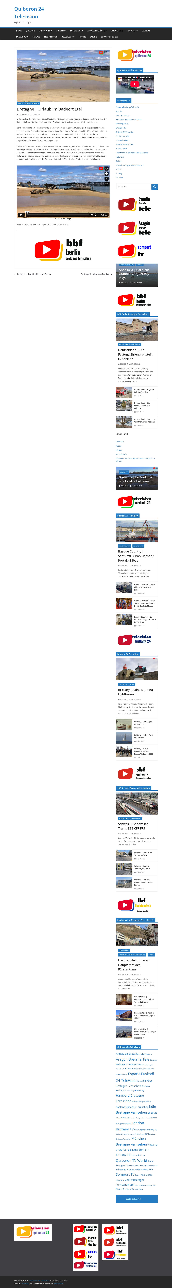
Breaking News (122, 123)
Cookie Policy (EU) (109, 37)
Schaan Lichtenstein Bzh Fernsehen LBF (143, 1166)
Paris (132, 1155)
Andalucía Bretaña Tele (130, 1053)
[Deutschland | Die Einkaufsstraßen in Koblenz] (124, 407)
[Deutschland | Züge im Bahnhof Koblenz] (124, 393)
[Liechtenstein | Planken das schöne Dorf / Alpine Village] (124, 1017)
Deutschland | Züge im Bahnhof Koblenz (144, 390)
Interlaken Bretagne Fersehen (141, 1101)
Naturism (120, 157)
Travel (143, 1174)
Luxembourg (22, 37)
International (121, 148)
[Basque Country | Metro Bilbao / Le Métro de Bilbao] (124, 589)
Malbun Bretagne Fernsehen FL (126, 1134)
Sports (118, 169)
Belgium (146, 31)
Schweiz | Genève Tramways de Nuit (142, 867)
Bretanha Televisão (139, 1069)
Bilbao (128, 1068)
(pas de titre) (121, 454)
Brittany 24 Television (125, 132)
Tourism (119, 177)
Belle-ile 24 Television (128, 1064)
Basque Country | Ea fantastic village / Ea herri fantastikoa (145, 619)
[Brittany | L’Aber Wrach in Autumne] (124, 738)
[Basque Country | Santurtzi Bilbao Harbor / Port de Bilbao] (137, 531)
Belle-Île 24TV (68, 37)
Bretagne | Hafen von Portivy (95, 274)
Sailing (93, 37)
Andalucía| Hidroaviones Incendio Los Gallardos (137, 276)
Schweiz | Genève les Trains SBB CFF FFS (133, 826)
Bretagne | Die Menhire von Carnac (34, 274)
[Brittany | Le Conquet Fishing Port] (124, 725)
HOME (19, 31)
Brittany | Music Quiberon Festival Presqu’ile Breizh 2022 (143, 751)
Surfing (82, 37)
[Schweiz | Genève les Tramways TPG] (124, 856)
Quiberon (30, 31)
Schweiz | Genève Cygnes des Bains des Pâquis (143, 882)
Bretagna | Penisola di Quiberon (135, 479)
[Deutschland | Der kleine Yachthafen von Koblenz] (124, 422)
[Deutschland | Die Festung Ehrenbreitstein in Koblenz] (137, 330)
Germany (120, 441)
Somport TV (132, 31)
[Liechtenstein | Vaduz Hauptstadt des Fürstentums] (137, 935)
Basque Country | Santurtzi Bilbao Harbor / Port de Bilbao (136, 555)
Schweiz (36, 37)
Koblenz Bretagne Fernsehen (132, 1107)
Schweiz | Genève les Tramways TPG (143, 853)
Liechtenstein (51, 37)
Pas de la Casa (140, 1155)
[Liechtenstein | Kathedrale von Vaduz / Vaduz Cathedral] (124, 1001)
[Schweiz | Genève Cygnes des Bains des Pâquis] (124, 884)
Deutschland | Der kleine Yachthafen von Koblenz (145, 420)
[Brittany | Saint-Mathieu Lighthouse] (137, 669)
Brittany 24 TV (45, 31)
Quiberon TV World (131, 1160)
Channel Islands (122, 140)
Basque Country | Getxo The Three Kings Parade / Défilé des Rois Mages (145, 603)
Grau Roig (130, 1091)
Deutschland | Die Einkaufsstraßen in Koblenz (142, 405)
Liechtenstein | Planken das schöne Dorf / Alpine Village (144, 1015)
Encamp (125, 1075)
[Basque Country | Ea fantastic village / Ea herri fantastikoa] (124, 621)
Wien (154, 1185)
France (140, 1081)
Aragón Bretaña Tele (132, 1059)
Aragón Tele (117, 31)
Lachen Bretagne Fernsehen (140, 1118)
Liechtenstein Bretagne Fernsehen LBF (132, 153)
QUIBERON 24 (35, 114)
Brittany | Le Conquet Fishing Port (143, 722)
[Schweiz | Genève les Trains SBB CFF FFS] (137, 804)
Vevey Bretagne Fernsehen (143, 1185)
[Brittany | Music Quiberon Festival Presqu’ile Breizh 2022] (124, 753)
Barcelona (153, 1060)
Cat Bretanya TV (122, 136)
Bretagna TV (121, 128)
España (134, 1073)
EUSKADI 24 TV (76, 31)
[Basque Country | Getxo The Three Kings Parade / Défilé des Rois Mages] (124, 605)
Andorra (148, 1054)
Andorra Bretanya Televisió (127, 107)
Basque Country (122, 115)
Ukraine (119, 450)
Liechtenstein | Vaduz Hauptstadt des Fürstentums (133, 964)
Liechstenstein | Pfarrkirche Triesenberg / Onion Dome (145, 1032)
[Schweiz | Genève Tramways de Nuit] (124, 869)
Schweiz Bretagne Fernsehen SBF (130, 165)
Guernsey (139, 1090)
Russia (118, 446)
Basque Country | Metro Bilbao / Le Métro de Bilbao (144, 587)
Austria (119, 111)
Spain (137, 1175)
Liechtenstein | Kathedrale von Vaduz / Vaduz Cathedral (144, 999)
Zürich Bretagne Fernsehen (129, 1189)
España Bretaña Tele (97, 31)
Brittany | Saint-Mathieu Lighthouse (135, 692)
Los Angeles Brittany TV (145, 1129)
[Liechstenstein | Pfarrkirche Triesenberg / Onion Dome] (124, 1033)
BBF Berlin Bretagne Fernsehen (28, 103)
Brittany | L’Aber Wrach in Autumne (144, 736)
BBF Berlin (61, 31)
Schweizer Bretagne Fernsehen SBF (134, 1169)
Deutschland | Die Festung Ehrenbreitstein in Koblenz (135, 354)
